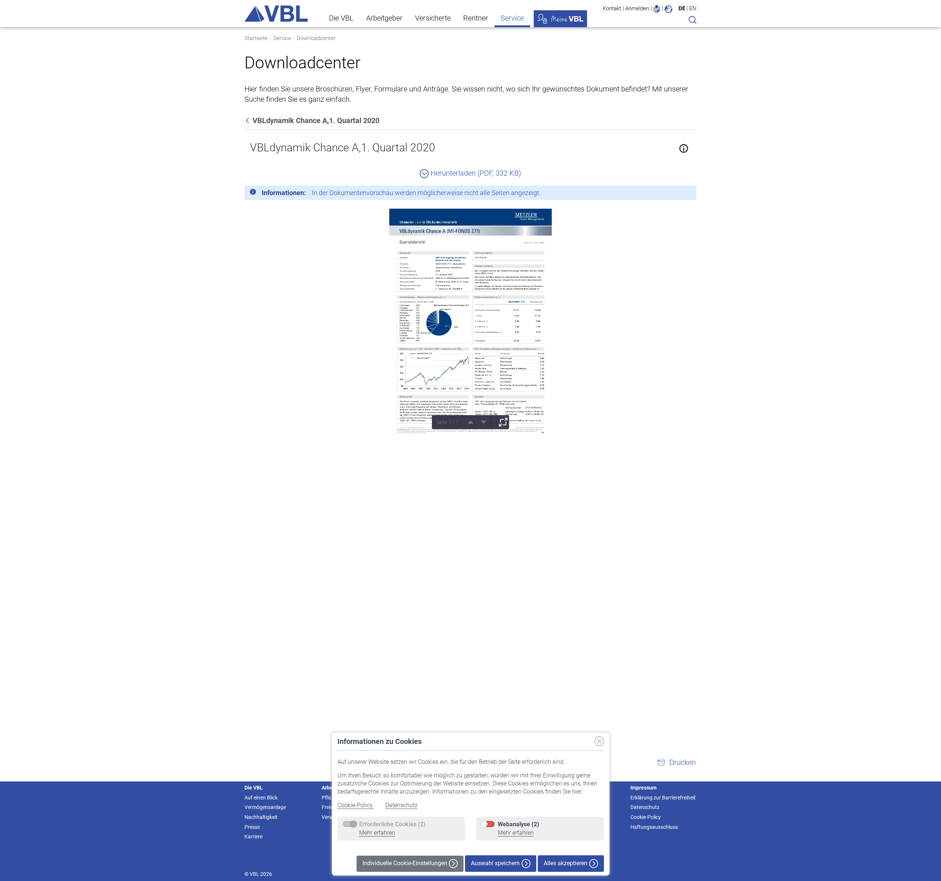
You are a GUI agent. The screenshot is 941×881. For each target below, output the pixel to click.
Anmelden (637, 8)
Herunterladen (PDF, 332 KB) (475, 173)
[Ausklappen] (501, 422)
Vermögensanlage (265, 807)
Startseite (256, 38)
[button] (676, 762)
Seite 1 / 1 (447, 422)
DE (682, 8)
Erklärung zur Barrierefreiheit (663, 798)
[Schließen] (671, 194)
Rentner (475, 18)
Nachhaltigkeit (261, 817)
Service (512, 18)
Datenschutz (401, 805)
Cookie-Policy (355, 805)
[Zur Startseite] (276, 14)
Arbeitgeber (384, 18)
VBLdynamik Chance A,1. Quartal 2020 (342, 147)
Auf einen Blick (261, 798)
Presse (252, 827)
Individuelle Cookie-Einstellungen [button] (405, 863)
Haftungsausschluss (654, 827)
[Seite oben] (468, 422)
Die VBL (341, 18)
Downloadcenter (316, 38)
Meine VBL (560, 18)
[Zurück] (248, 120)
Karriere (253, 836)
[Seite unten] (481, 422)
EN (693, 8)
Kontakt (612, 8)
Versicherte (433, 18)
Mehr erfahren (377, 832)
